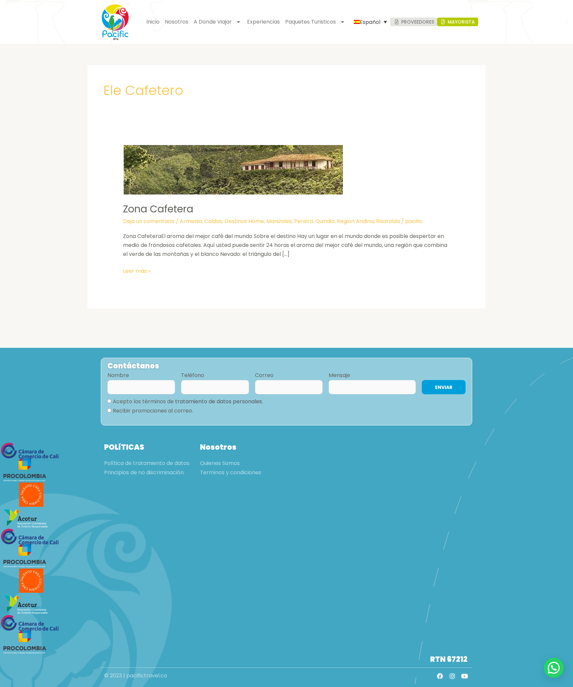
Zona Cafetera (158, 209)
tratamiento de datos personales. (219, 401)
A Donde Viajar (213, 22)
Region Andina (355, 221)
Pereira (303, 221)
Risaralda (388, 221)
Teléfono (192, 375)
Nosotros (176, 22)
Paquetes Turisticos (310, 22)
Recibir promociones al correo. (153, 411)
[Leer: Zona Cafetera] (233, 169)
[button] (554, 668)
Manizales (279, 221)
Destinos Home (244, 221)
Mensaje (339, 375)
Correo (264, 375)
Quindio (325, 221)
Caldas (213, 221)
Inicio (152, 22)
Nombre (118, 375)
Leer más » (137, 271)
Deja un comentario (148, 221)
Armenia (191, 221)
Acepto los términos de (188, 401)
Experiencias (263, 22)
